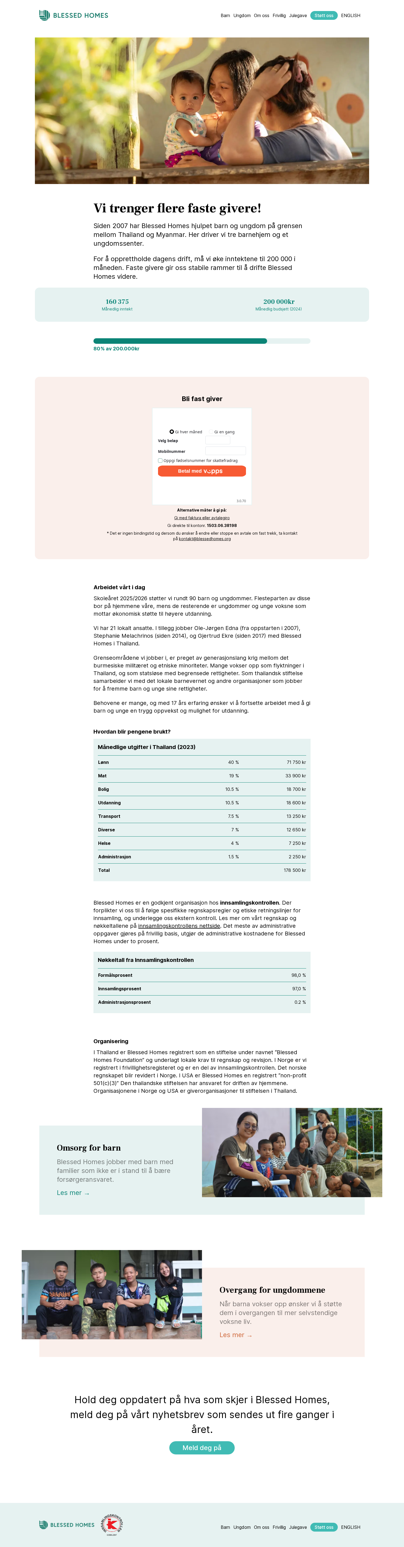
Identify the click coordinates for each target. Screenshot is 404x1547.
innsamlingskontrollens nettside (179, 926)
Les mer (73, 1193)
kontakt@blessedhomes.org (205, 538)
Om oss (261, 15)
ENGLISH (350, 15)
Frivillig (279, 15)
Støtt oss (324, 15)
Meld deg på (202, 1448)
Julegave (298, 15)
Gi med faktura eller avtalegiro (202, 517)
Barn (225, 15)
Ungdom (242, 15)
